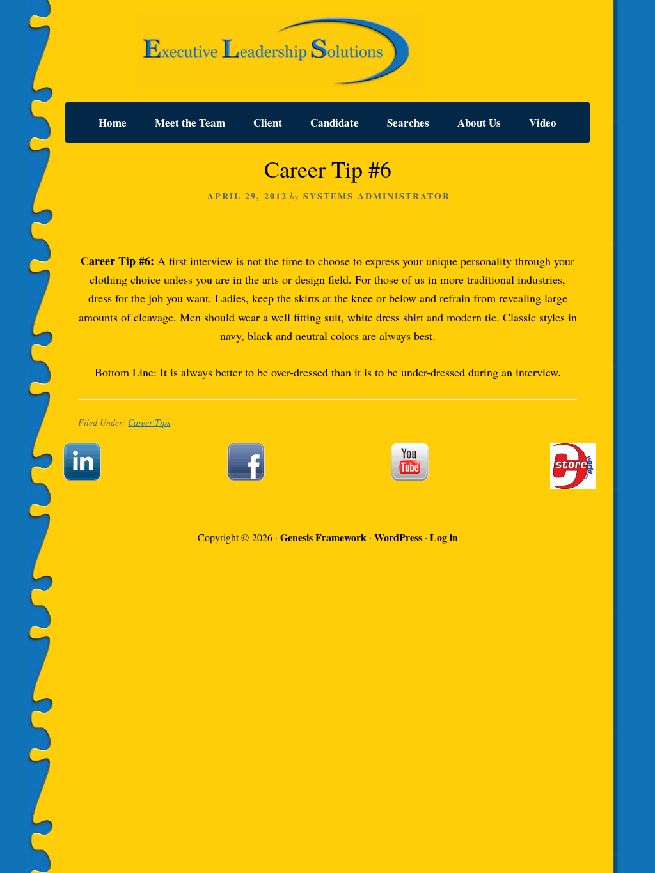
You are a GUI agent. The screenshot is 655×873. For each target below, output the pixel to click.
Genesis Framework (323, 537)
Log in (444, 537)
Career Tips (149, 422)
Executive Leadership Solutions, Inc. (327, 51)
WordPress (398, 537)
